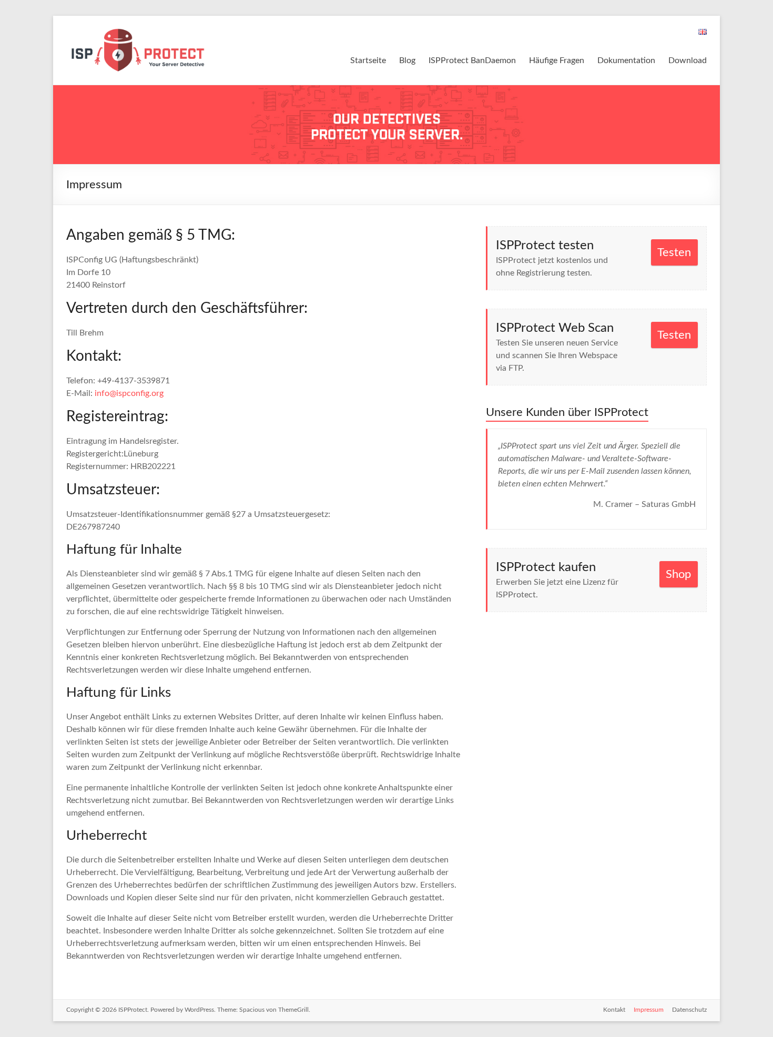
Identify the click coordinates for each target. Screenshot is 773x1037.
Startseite (368, 60)
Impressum (649, 1009)
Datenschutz (689, 1009)
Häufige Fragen (556, 60)
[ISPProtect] (138, 29)
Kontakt (614, 1009)
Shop (678, 574)
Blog (407, 60)
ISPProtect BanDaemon (472, 60)
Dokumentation (626, 60)
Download (687, 60)
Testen (674, 252)
